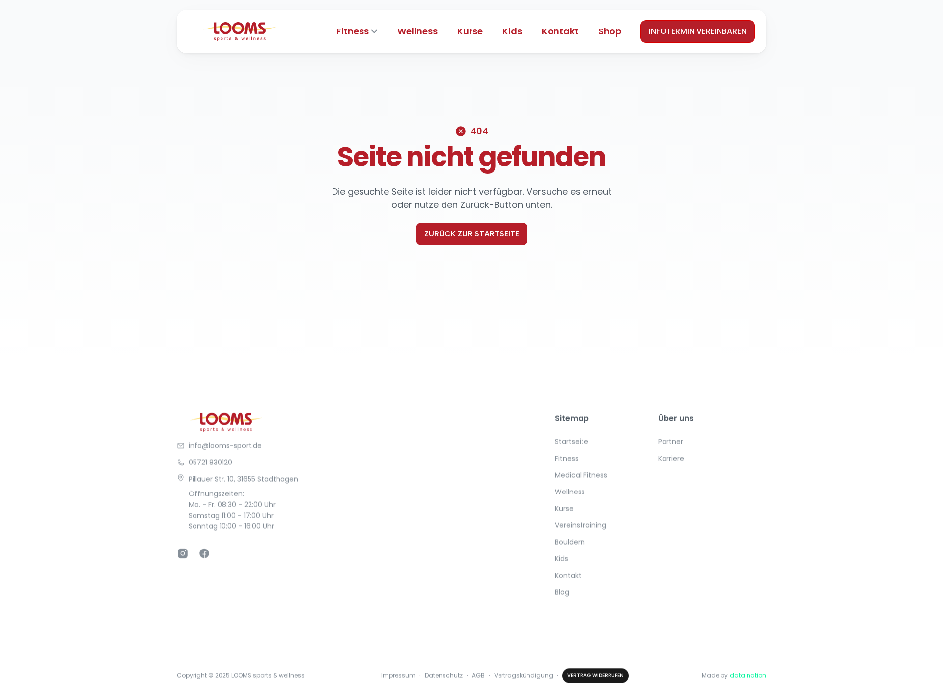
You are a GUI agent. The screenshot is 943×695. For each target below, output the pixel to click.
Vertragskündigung (523, 675)
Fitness (352, 31)
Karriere (671, 458)
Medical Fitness (581, 475)
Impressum (398, 675)
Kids (512, 31)
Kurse (470, 31)
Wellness (417, 31)
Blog (562, 592)
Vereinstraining (580, 525)
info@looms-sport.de (225, 446)
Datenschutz (444, 675)
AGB (478, 675)
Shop (609, 31)
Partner (670, 442)
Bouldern (570, 542)
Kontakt (560, 31)
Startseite (571, 442)
